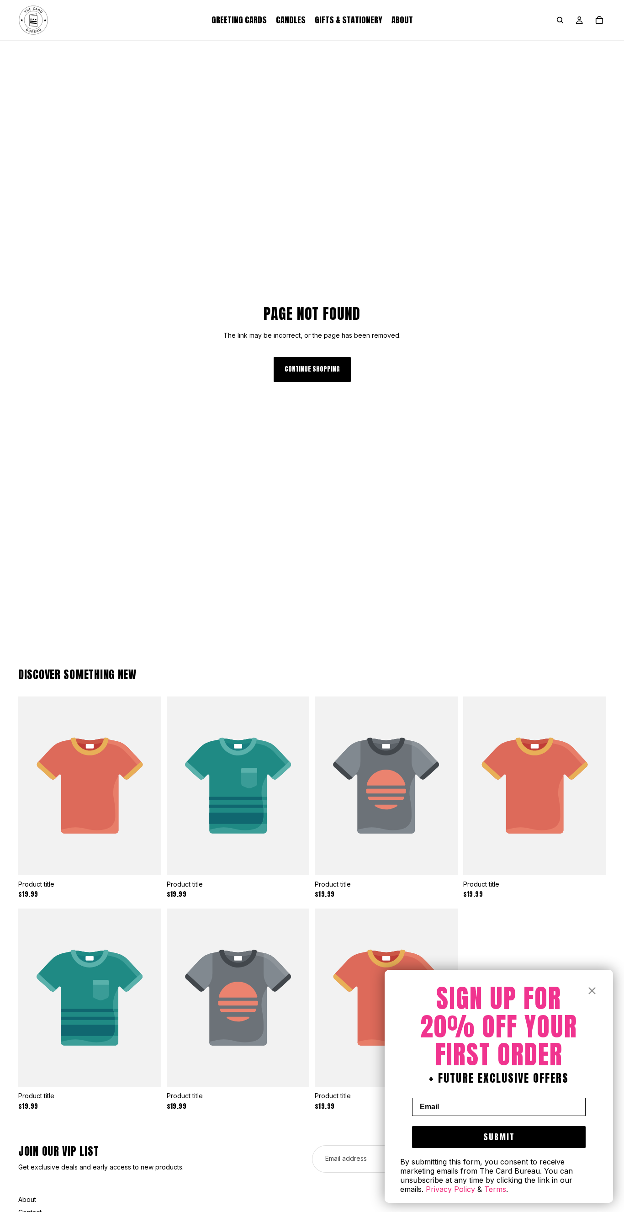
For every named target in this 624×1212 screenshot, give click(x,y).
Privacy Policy (450, 1189)
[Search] (560, 20)
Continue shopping (312, 369)
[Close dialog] (592, 990)
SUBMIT (499, 1137)
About (27, 1199)
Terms (495, 1189)
